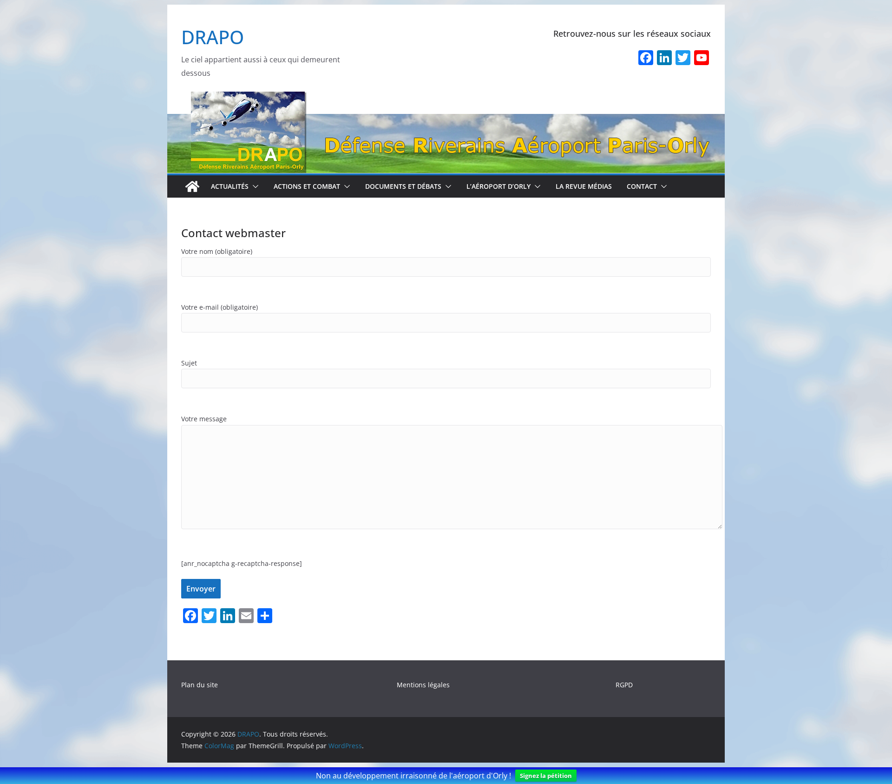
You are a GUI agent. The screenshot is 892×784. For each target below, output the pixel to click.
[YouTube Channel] (701, 58)
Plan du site (199, 684)
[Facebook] (645, 58)
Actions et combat (307, 186)
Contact (642, 186)
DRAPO (212, 37)
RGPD (624, 684)
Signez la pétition (546, 775)
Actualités (230, 186)
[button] (254, 186)
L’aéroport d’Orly (498, 186)
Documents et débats (403, 186)
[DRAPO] (446, 98)
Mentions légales (423, 684)
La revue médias (584, 186)
